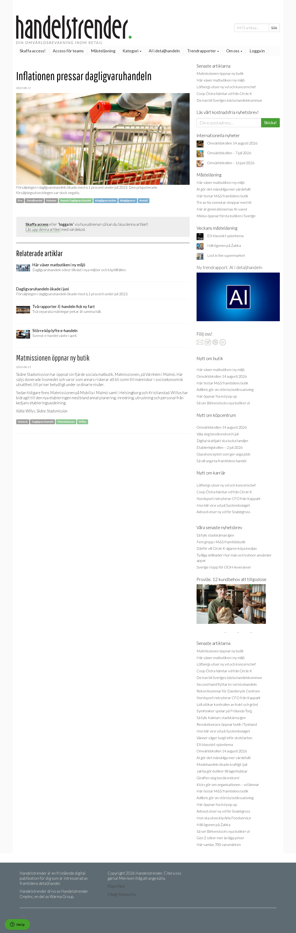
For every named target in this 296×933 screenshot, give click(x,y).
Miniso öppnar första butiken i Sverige (226, 216)
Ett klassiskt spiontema (225, 235)
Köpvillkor (116, 886)
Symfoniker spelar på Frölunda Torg (224, 711)
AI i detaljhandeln (164, 50)
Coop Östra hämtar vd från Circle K (224, 93)
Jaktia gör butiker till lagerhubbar (222, 771)
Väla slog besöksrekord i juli (218, 434)
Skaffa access (36, 224)
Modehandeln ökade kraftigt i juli (222, 764)
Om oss (233, 50)
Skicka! (270, 122)
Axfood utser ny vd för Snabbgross (223, 511)
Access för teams (68, 50)
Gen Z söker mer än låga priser (220, 838)
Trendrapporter (202, 50)
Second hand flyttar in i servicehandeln (227, 684)
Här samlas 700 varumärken (219, 844)
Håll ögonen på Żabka (224, 245)
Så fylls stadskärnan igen (215, 535)
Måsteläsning (103, 50)
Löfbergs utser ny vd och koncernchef (226, 87)
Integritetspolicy (122, 894)
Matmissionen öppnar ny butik (220, 73)
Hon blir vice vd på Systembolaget (223, 505)
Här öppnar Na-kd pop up (217, 396)
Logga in (257, 50)
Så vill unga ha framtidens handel (221, 461)
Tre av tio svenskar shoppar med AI (224, 202)
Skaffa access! (33, 50)
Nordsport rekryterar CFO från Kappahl (228, 498)
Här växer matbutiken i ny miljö (221, 80)
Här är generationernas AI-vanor (222, 209)
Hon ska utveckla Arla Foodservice (224, 818)
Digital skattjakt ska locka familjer (222, 440)
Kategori (131, 50)
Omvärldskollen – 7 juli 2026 (229, 153)
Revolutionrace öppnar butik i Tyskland (227, 724)
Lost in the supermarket (226, 255)
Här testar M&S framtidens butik (222, 196)
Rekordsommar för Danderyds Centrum (228, 691)
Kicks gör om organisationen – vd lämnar (228, 784)
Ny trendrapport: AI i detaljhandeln (229, 267)
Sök (274, 27)
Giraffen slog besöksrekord (218, 778)
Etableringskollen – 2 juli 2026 (220, 447)
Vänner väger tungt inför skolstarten (224, 737)
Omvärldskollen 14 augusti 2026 (232, 143)
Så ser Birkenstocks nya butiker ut (223, 403)
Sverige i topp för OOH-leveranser (224, 567)
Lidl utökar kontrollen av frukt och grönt (227, 704)
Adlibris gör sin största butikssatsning (225, 389)
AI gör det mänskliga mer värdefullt (224, 189)
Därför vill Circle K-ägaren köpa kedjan (227, 548)
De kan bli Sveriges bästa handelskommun (229, 100)
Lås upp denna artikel (43, 229)
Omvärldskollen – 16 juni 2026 (230, 162)
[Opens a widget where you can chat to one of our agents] (17, 925)
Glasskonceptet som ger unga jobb (223, 454)
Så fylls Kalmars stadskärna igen (221, 717)
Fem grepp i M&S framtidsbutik (221, 542)
